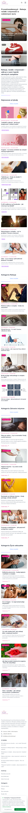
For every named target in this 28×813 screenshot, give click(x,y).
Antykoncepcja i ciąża (6, 56)
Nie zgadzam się (8, 809)
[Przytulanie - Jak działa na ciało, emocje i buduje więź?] (14, 48)
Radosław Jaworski (5, 120)
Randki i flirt (4, 211)
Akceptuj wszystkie (20, 809)
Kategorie (4, 783)
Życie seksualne (5, 157)
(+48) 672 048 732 (7, 733)
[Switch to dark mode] (21, 2)
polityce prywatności (6, 806)
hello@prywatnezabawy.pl (9, 736)
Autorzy (3, 771)
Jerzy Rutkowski (4, 202)
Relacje (3, 44)
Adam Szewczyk (4, 175)
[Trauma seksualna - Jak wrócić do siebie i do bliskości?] (14, 29)
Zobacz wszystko (14, 103)
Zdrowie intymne (6, 20)
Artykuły (4, 740)
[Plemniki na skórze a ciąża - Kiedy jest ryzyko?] (14, 60)
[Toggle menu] (25, 2)
